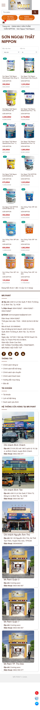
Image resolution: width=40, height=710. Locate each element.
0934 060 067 (18, 498)
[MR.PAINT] (20, 5)
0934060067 (18, 543)
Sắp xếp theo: (6, 48)
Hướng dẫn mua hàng (11, 379)
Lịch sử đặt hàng (9, 398)
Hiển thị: (22, 48)
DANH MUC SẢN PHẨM (21, 26)
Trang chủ (6, 26)
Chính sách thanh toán (11, 376)
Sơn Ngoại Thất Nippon (26, 29)
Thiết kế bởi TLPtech (20, 680)
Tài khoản (7, 394)
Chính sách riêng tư (10, 365)
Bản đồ (6, 383)
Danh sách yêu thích (11, 402)
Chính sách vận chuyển (12, 372)
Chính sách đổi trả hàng (12, 368)
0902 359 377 (18, 453)
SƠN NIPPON (9, 29)
